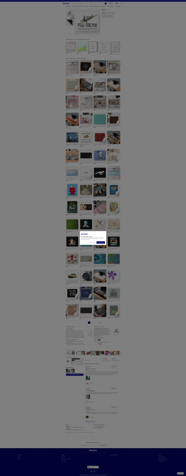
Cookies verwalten (92, 242)
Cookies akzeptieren (100, 242)
